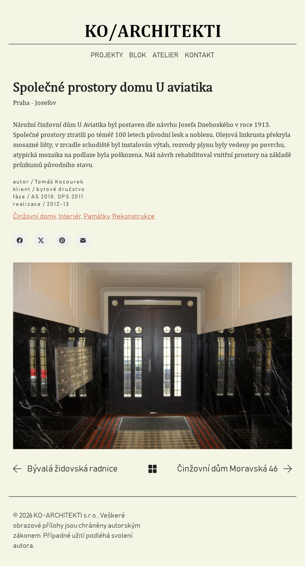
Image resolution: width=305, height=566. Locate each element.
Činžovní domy (34, 216)
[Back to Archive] (152, 469)
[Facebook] (20, 240)
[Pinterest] (62, 240)
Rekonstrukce (133, 216)
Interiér (69, 216)
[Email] (83, 240)
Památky (97, 216)
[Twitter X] (41, 240)
